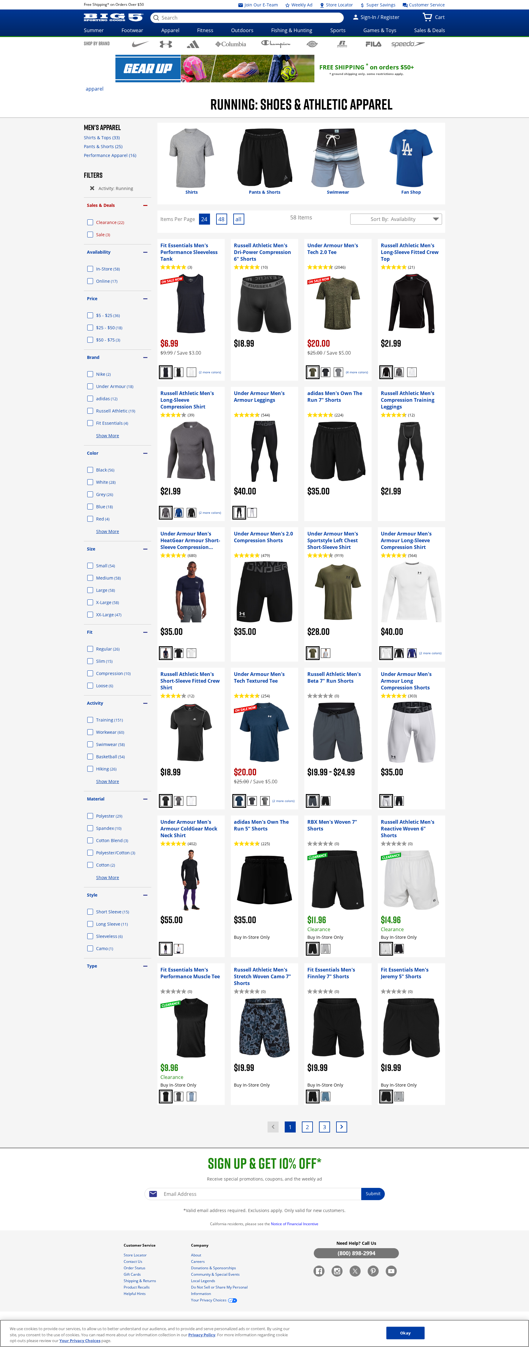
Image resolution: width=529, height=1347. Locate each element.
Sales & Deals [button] (101, 205)
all (239, 220)
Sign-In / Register (379, 17)
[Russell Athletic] (342, 43)
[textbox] (264, 1194)
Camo (112, 948)
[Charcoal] (399, 372)
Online (114, 281)
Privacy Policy (201, 1335)
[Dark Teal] (239, 801)
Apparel (170, 30)
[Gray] (312, 801)
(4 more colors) (357, 372)
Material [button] (95, 799)
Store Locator (339, 5)
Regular (115, 649)
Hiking (113, 769)
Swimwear (118, 744)
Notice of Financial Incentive (295, 1223)
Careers (198, 1261)
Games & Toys (379, 30)
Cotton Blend (119, 840)
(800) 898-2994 (356, 1253)
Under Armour (122, 386)
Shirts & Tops (102, 137)
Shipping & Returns (140, 1280)
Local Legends (203, 1280)
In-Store (115, 269)
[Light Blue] (325, 653)
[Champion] (276, 44)
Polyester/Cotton (123, 853)
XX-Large (116, 615)
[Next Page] (341, 1126)
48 (222, 220)
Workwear (117, 732)
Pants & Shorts (103, 146)
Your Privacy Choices (79, 1340)
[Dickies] (312, 43)
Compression (120, 673)
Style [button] (92, 895)
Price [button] (92, 298)
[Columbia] (230, 43)
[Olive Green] (312, 372)
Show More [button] (107, 435)
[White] (191, 372)
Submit (373, 1193)
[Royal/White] (412, 653)
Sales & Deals (429, 30)
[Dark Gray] (178, 1096)
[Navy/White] (165, 653)
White (113, 482)
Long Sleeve (119, 924)
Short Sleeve (120, 912)
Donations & (213, 1268)
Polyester (116, 816)
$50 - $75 (115, 340)
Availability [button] (99, 252)
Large (113, 590)
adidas (114, 398)
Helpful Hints (135, 1293)
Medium (116, 578)
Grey (112, 494)
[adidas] (193, 44)
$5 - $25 (115, 315)
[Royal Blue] (178, 512)
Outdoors (242, 30)
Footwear (132, 30)
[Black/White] (338, 372)
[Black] (178, 372)
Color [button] (92, 453)
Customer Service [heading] (140, 1245)
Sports (338, 30)
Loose (112, 685)
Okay (405, 1332)
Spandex (116, 828)
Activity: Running (115, 188)
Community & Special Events (216, 1274)
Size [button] (91, 549)
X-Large (115, 602)
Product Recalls (137, 1287)
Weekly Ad (301, 5)
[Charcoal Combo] (265, 801)
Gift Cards (133, 1274)
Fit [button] (89, 632)
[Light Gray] (325, 948)
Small (113, 566)
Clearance (117, 222)
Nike (111, 374)
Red (110, 519)
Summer (94, 30)
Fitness (205, 30)
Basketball (118, 756)
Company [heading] (200, 1245)
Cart (441, 18)
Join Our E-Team (260, 5)
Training (117, 720)
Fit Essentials (119, 423)
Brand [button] (93, 357)
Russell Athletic (123, 411)
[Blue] (191, 1096)
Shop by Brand (97, 43)
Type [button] (92, 966)
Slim (111, 661)
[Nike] (141, 43)
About (196, 1255)
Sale (110, 234)
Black (112, 470)
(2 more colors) (210, 372)
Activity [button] (95, 703)
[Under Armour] (166, 44)
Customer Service (426, 5)
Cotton (113, 865)
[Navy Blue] (165, 372)
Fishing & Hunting (291, 30)
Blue (112, 506)
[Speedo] (408, 44)
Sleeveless (116, 936)
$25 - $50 (116, 327)
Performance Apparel (110, 155)
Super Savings (380, 5)
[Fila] (373, 43)
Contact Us (133, 1261)
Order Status (135, 1268)
